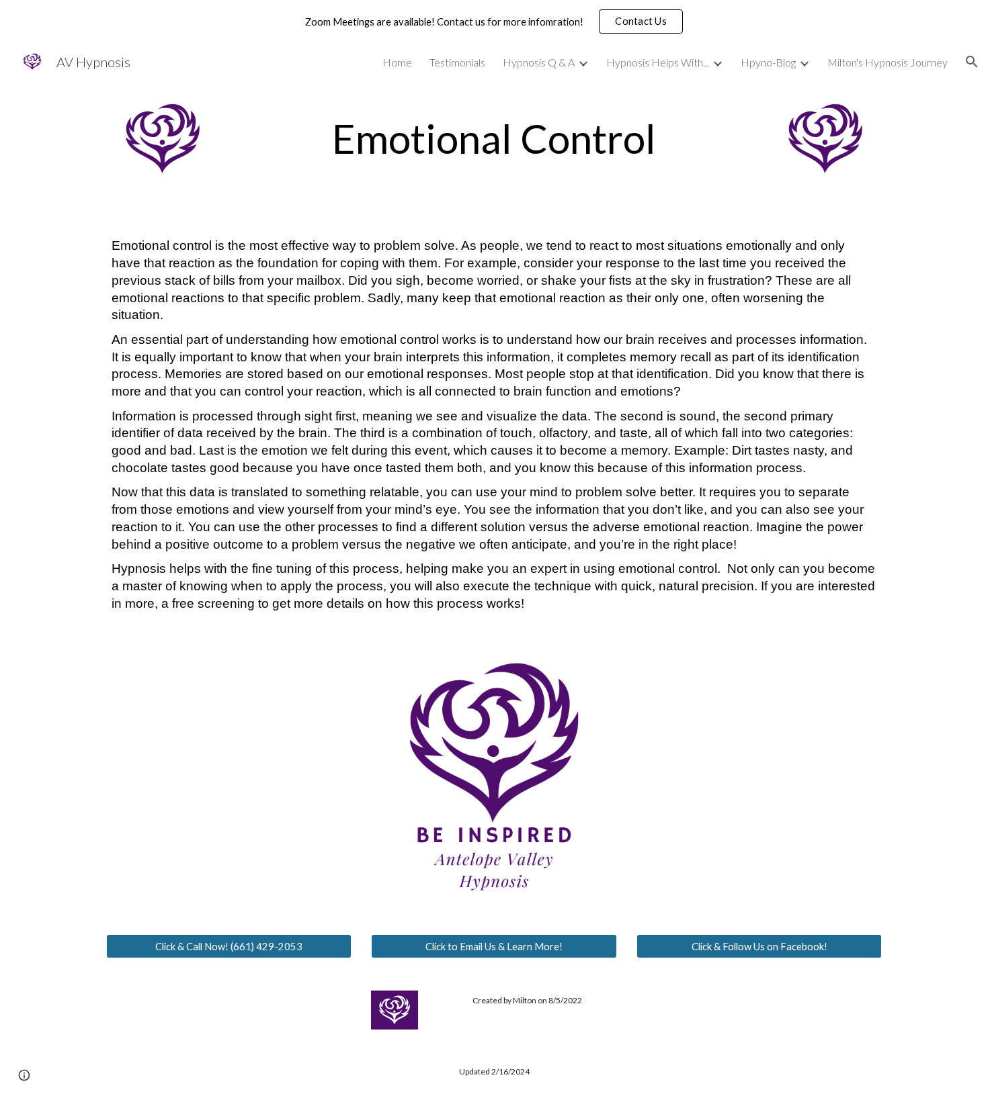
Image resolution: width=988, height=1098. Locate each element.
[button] (641, 21)
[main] (494, 138)
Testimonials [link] (457, 62)
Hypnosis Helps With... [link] (657, 62)
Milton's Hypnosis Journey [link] (887, 62)
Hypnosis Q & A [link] (539, 62)
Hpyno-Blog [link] (768, 62)
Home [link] (397, 62)
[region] (494, 21)
